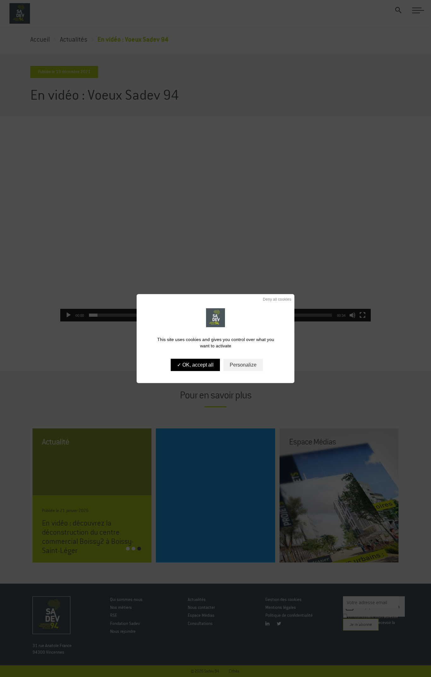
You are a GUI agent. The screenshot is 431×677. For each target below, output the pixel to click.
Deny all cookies (276, 299)
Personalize (243, 365)
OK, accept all (197, 365)
